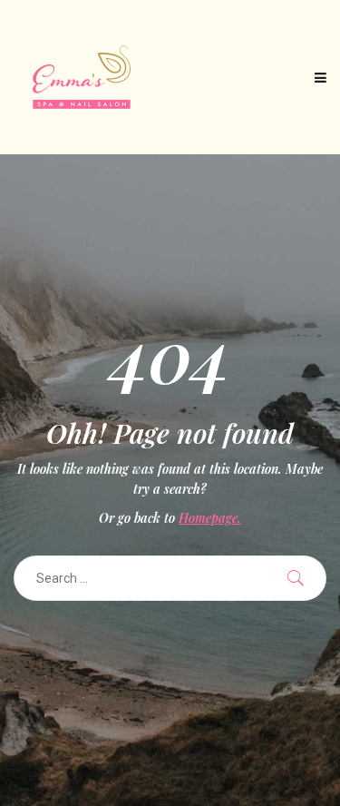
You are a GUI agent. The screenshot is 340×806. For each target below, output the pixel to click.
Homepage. (210, 517)
